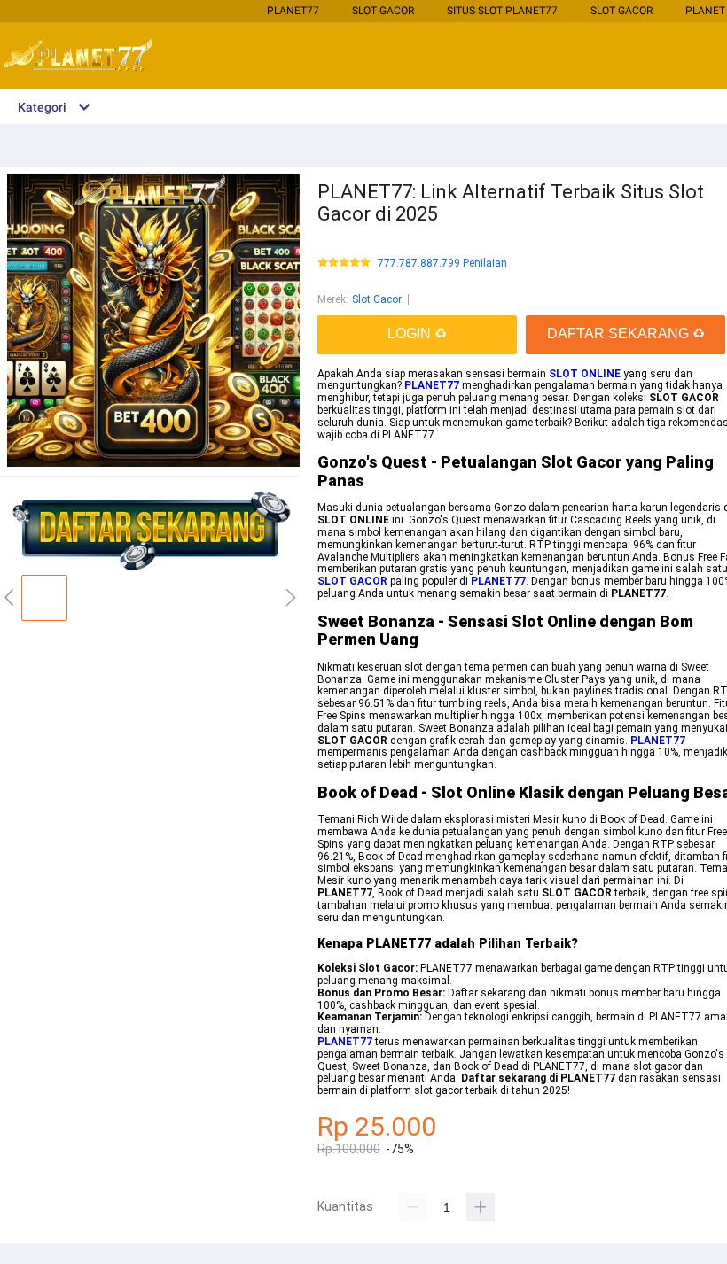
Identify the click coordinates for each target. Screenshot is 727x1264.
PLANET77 (293, 10)
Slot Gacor (383, 10)
